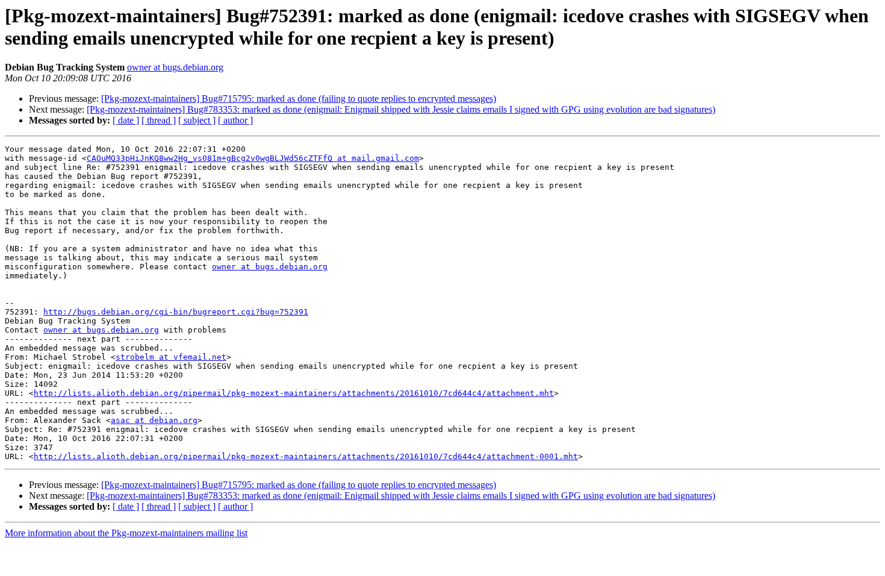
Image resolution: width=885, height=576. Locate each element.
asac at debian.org (154, 420)
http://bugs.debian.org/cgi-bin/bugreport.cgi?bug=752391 (175, 311)
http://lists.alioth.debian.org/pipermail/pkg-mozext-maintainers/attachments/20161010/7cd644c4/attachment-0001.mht (306, 456)
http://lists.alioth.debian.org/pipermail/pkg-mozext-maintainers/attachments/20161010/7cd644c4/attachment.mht (294, 393)
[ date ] (126, 120)
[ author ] (235, 120)
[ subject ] (197, 120)
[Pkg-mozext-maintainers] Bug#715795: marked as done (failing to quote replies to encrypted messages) (298, 98)
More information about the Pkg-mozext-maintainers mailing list (126, 533)
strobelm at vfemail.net (171, 357)
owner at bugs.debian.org (175, 67)
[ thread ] (158, 120)
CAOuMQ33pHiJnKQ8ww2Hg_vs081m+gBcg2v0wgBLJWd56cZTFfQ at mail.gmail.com (253, 158)
